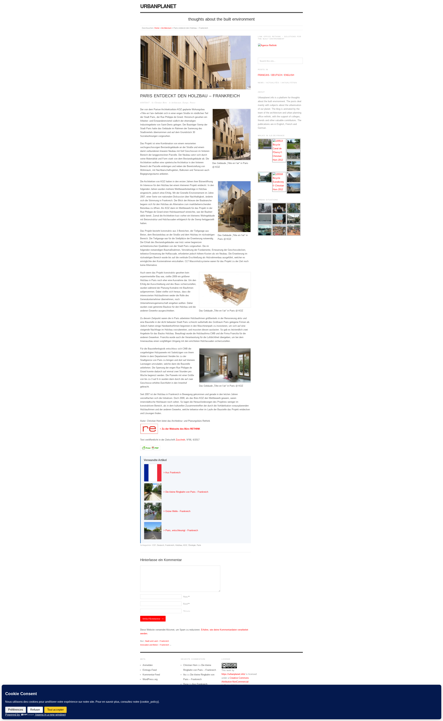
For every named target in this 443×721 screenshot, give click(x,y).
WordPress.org (150, 679)
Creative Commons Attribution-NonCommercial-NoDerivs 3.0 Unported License (237, 682)
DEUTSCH (276, 75)
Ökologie (192, 545)
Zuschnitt (180, 439)
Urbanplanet (158, 6)
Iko (184, 674)
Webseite (186, 611)
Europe (185, 102)
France (192, 102)
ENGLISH (289, 75)
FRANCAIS (263, 75)
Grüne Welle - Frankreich (177, 511)
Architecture (166, 28)
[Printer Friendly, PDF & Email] (150, 448)
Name (186, 596)
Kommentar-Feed (151, 674)
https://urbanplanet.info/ (233, 674)
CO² (154, 545)
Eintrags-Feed (150, 670)
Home (156, 28)
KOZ (185, 545)
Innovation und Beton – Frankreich (154, 645)
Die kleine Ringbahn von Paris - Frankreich (186, 492)
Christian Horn (161, 102)
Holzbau (178, 545)
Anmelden (148, 665)
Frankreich (169, 545)
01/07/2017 (145, 102)
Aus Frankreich (172, 472)
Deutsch (160, 545)
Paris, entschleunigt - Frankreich (181, 530)
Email (186, 603)
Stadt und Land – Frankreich (157, 641)
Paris (199, 545)
